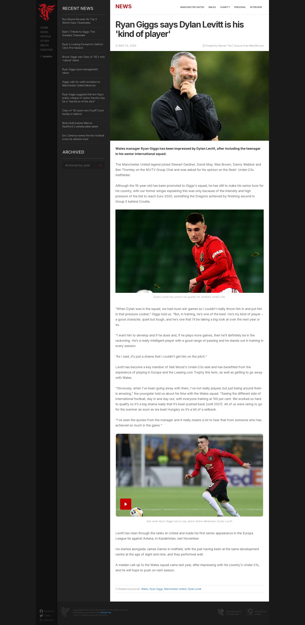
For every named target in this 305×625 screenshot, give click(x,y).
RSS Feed (48, 620)
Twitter (47, 615)
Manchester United (192, 7)
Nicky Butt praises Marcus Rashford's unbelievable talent (80, 124)
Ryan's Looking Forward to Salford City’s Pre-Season (82, 46)
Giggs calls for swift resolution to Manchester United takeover (81, 83)
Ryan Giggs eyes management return (80, 71)
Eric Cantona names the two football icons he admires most (83, 137)
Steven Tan (105, 612)
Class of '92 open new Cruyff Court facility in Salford (83, 112)
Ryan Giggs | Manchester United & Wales (46, 12)
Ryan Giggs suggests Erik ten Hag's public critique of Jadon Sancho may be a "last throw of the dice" (83, 98)
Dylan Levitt (194, 588)
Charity (225, 7)
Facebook (49, 611)
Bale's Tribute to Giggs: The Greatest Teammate (78, 33)
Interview (256, 7)
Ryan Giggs (156, 588)
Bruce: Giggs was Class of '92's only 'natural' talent (83, 58)
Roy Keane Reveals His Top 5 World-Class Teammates (79, 21)
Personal (240, 7)
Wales (212, 7)
